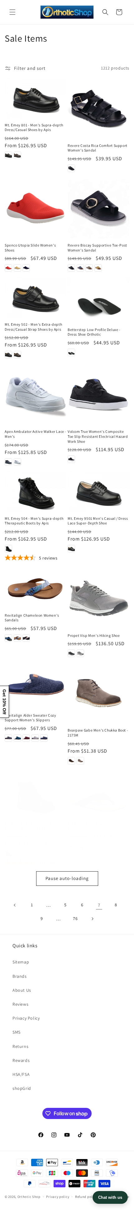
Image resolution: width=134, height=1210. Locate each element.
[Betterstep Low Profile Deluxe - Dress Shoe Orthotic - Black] (71, 352)
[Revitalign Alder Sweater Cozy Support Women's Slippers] (35, 685)
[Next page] (92, 919)
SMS (16, 1032)
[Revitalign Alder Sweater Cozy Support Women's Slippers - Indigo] (44, 738)
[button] (12, 12)
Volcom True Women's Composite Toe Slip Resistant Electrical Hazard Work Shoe (98, 436)
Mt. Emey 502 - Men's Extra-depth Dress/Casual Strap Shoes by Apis (33, 327)
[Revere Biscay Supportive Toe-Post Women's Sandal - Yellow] (98, 268)
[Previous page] (15, 905)
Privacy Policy (26, 1018)
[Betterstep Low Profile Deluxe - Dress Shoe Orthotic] (98, 300)
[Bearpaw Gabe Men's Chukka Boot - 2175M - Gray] (80, 760)
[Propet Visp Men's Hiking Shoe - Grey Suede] (80, 653)
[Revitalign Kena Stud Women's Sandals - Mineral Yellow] (80, 846)
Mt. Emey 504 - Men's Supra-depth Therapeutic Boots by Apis (34, 521)
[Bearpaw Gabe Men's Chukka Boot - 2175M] (98, 693)
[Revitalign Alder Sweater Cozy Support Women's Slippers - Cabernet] (26, 738)
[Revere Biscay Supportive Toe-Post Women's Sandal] (98, 208)
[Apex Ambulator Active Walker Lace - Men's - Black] (8, 462)
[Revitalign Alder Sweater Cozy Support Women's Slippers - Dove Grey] (35, 738)
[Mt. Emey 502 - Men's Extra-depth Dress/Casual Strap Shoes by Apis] (35, 297)
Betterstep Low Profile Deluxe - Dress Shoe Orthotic (94, 332)
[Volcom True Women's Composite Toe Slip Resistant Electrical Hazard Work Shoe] (98, 394)
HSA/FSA (21, 1074)
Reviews (20, 1004)
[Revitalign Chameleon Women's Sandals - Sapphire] (8, 638)
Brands (19, 976)
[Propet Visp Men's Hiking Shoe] (98, 598)
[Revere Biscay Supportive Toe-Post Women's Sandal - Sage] (89, 268)
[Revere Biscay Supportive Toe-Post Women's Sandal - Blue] (80, 268)
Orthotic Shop (29, 1196)
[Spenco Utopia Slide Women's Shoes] (35, 208)
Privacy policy (57, 1196)
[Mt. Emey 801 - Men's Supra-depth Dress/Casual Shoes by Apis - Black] (8, 155)
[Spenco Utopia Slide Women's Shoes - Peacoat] (26, 268)
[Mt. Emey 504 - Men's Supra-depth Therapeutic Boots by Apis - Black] (8, 548)
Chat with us (110, 1197)
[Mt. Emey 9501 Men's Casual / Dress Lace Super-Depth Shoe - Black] (71, 548)
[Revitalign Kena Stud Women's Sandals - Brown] (71, 846)
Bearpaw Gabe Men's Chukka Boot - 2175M (98, 732)
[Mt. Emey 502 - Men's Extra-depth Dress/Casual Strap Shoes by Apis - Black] (8, 354)
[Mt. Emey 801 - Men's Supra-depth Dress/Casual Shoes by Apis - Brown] (17, 155)
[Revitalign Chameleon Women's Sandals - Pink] (26, 638)
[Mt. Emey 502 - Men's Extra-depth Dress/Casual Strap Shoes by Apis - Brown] (17, 354)
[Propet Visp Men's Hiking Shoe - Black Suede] (71, 653)
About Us (21, 990)
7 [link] (99, 905)
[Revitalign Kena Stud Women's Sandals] (98, 796)
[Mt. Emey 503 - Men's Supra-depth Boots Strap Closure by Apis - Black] (8, 853)
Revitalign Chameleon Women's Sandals (32, 618)
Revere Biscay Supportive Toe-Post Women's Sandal (97, 247)
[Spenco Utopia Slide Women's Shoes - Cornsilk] (17, 268)
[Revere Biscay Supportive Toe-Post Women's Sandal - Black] (71, 268)
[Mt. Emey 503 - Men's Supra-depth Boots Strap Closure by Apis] (35, 796)
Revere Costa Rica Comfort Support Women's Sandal (97, 148)
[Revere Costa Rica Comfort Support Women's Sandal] (98, 108)
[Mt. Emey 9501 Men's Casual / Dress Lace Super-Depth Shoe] (98, 491)
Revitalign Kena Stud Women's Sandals (94, 826)
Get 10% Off (4, 701)
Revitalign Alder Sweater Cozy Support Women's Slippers (30, 718)
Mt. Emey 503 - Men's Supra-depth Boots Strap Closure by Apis (34, 826)
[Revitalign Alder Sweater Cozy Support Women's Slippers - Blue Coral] (17, 738)
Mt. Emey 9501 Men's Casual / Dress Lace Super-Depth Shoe (98, 521)
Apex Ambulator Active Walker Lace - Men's (35, 434)
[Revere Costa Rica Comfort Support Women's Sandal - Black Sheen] (71, 168)
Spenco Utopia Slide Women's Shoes (30, 247)
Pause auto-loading (67, 878)
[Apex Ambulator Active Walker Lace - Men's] (35, 394)
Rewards (21, 1060)
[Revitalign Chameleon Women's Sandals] (35, 588)
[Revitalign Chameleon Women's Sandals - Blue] (17, 638)
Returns (20, 1046)
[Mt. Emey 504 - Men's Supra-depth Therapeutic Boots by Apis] (35, 491)
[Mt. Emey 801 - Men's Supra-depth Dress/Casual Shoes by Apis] (35, 98)
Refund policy (86, 1196)
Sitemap (20, 962)
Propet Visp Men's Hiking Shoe (94, 635)
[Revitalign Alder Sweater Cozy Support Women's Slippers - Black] (8, 738)
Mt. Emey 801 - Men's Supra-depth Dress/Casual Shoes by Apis (34, 127)
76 (75, 918)
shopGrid (21, 1088)
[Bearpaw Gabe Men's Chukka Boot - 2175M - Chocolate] (71, 760)
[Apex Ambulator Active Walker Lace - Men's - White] (17, 462)
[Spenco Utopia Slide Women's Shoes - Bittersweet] (8, 268)
